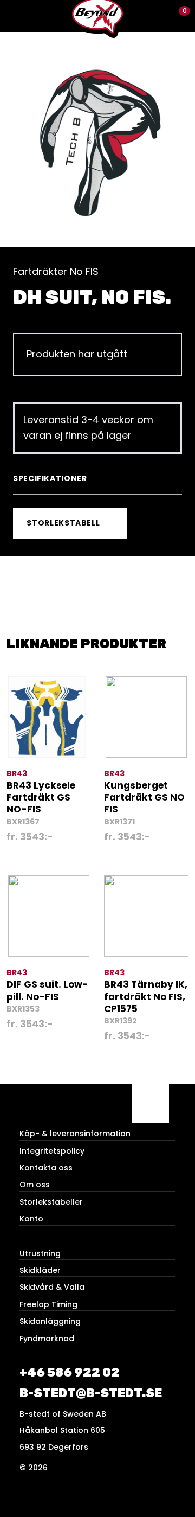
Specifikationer (50, 478)
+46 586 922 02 (70, 1372)
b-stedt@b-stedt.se (91, 1393)
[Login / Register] (160, 16)
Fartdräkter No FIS (56, 271)
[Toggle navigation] (15, 16)
